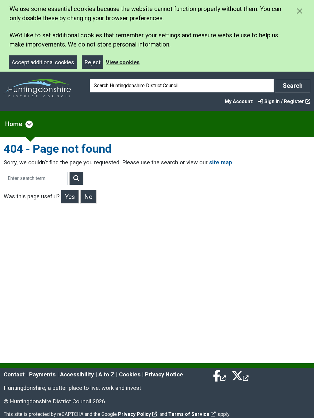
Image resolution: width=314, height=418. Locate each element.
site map (220, 162)
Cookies (129, 374)
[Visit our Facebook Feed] (220, 374)
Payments (42, 374)
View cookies (123, 62)
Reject (93, 62)
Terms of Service (188, 414)
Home (13, 124)
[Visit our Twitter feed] (240, 374)
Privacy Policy (134, 414)
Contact (14, 374)
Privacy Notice (164, 374)
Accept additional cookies (43, 62)
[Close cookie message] (299, 11)
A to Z (106, 374)
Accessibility (77, 374)
